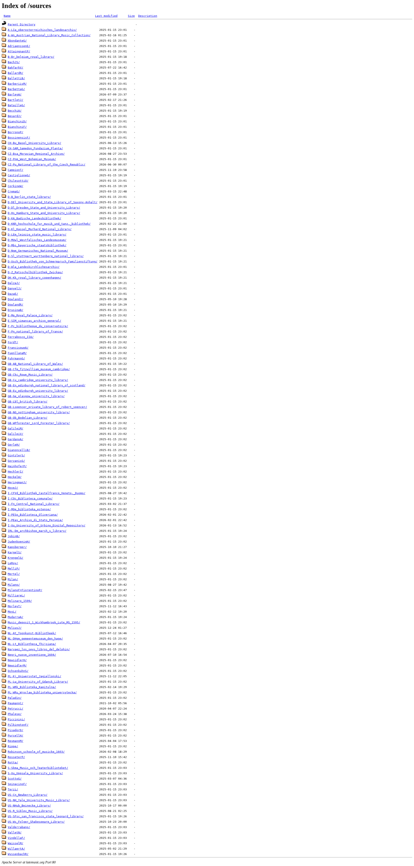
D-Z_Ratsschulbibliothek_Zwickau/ (35, 272)
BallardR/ (15, 73)
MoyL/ (12, 611)
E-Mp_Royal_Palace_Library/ (30, 315)
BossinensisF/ (19, 137)
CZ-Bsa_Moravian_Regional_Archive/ (36, 153)
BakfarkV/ (15, 67)
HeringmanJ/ (17, 482)
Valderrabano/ (19, 827)
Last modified (106, 15)
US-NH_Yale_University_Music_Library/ (39, 800)
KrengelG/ (15, 557)
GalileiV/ (15, 433)
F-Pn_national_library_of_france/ (35, 331)
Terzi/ (13, 789)
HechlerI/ (15, 471)
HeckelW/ (15, 477)
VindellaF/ (16, 837)
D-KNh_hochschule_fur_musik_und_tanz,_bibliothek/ (49, 223)
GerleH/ (14, 444)
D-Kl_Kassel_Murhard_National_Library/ (40, 229)
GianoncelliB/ (19, 450)
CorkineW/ (15, 186)
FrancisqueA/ (18, 347)
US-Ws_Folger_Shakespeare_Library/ (36, 821)
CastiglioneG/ (19, 175)
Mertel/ (14, 574)
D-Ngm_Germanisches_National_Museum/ (38, 250)
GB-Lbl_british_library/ (27, 401)
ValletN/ (15, 832)
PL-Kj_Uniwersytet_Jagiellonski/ (34, 676)
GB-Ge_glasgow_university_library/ (36, 396)
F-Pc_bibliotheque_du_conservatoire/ (38, 326)
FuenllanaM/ (17, 353)
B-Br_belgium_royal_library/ (31, 56)
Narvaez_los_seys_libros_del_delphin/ (39, 649)
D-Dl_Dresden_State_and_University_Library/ (44, 207)
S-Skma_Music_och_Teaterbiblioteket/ (38, 767)
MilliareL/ (16, 595)
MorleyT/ (15, 606)
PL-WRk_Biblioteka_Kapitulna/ (32, 687)
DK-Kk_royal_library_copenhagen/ (34, 277)
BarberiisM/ (17, 83)
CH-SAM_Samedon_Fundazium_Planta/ (35, 148)
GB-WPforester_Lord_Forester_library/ (39, 423)
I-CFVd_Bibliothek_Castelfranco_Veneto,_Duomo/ (46, 493)
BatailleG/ (16, 105)
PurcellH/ (15, 735)
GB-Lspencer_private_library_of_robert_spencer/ (47, 407)
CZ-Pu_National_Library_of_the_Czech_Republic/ (46, 164)
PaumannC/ (15, 703)
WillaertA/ (16, 848)
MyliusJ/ (15, 627)
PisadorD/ (15, 730)
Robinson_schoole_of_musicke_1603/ (36, 751)
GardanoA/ (15, 439)
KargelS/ (15, 552)
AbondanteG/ (17, 40)
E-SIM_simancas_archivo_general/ (34, 320)
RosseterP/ (16, 757)
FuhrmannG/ (16, 358)
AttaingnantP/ (19, 51)
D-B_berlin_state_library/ (29, 196)
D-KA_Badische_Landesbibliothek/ (34, 218)
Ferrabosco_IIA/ (21, 337)
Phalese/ (15, 714)
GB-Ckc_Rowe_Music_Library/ (30, 374)
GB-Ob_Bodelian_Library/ (27, 417)
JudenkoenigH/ (19, 541)
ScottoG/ (15, 778)
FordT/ (13, 342)
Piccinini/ (16, 719)
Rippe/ (13, 746)
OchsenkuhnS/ (18, 671)
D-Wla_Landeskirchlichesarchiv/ (34, 266)
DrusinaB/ (15, 310)
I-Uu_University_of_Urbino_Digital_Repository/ (46, 525)
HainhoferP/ (17, 466)
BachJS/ (14, 62)
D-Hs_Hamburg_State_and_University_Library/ (44, 213)
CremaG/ (14, 191)
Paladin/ (15, 697)
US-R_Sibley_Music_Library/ (30, 811)
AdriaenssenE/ (19, 46)
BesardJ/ (15, 116)
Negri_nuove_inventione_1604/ (32, 654)
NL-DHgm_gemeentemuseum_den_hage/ (35, 638)
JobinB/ (14, 536)
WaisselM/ (15, 843)
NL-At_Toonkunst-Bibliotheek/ (32, 633)
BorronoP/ (15, 132)
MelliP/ (14, 568)
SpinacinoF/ (17, 784)
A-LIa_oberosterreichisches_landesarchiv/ (42, 29)
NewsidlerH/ (17, 660)
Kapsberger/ (17, 547)
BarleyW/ (15, 94)
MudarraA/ (15, 617)
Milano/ (14, 584)
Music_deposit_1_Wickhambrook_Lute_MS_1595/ (44, 622)
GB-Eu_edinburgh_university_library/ (38, 390)
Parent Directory (21, 24)
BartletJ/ (15, 99)
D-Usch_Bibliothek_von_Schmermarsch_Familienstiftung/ (52, 261)
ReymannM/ (15, 741)
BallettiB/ (16, 78)
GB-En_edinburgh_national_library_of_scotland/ (46, 385)
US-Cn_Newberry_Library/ (27, 794)
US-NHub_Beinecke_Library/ (29, 805)
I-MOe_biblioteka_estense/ (29, 509)
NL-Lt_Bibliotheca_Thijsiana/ (32, 644)
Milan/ (13, 579)
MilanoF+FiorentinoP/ (25, 590)
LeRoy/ (13, 563)
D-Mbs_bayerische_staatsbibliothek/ (37, 245)
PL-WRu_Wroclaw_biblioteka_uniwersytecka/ (42, 692)
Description (147, 15)
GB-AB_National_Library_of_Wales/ (35, 363)
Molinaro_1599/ (20, 600)
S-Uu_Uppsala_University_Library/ (35, 773)
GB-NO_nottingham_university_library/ (39, 412)
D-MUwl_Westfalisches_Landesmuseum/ (37, 240)
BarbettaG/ (16, 89)
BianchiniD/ (17, 121)
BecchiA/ (15, 110)
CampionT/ (15, 170)
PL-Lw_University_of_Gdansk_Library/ (38, 681)
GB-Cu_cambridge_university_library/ (38, 380)
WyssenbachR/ (18, 854)
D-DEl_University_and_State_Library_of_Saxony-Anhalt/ (52, 202)
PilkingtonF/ (18, 724)
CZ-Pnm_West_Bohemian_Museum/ (32, 159)
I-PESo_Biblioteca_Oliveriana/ (33, 514)
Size (131, 15)
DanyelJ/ (15, 288)
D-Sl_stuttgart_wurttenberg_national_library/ (46, 256)
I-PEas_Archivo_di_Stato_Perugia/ (35, 520)
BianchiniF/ (17, 126)
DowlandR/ (15, 304)
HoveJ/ (13, 487)
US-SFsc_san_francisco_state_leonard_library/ (46, 816)
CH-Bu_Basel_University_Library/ (34, 143)
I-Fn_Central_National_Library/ (34, 504)
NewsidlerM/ (17, 665)
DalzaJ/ (14, 283)
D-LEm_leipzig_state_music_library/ (37, 234)
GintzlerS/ (16, 455)
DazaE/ (13, 293)
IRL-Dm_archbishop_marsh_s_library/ (37, 530)
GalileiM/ (15, 428)
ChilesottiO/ (18, 180)
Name (7, 15)
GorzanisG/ (16, 460)
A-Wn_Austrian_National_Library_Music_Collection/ (49, 35)
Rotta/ (13, 762)
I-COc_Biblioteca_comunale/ (30, 498)
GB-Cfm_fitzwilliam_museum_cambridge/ (39, 369)
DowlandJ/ (15, 299)
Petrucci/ (15, 708)
